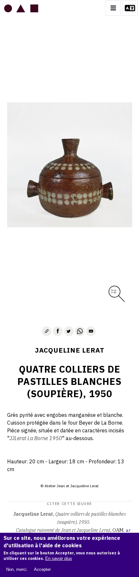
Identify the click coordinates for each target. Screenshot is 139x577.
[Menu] (113, 8)
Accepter (42, 569)
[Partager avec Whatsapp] (80, 331)
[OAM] (21, 8)
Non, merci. (17, 569)
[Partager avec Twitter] (69, 331)
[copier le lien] (46, 331)
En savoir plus (58, 558)
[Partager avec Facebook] (58, 331)
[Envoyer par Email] (91, 331)
